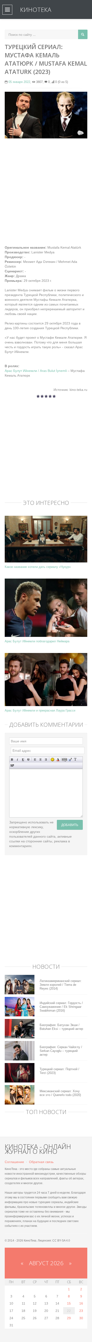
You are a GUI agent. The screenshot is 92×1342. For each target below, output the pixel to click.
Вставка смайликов (52, 759)
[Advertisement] (46, 189)
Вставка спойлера (12, 765)
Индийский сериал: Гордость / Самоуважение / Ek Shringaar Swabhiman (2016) (61, 1006)
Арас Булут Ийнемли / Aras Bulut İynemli (36, 371)
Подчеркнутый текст (23, 759)
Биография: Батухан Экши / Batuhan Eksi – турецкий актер (61, 1027)
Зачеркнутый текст (28, 759)
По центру (40, 759)
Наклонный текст (17, 759)
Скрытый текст (64, 759)
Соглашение (14, 1162)
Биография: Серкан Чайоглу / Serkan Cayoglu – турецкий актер (61, 1050)
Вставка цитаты (70, 759)
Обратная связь (41, 1162)
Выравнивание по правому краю (46, 759)
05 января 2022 (19, 82)
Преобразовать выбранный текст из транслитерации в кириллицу (75, 759)
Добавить (69, 824)
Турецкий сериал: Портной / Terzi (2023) (59, 1071)
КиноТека (35, 9)
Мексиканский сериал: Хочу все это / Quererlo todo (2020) (60, 1093)
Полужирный (12, 759)
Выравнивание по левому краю (35, 759)
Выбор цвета (58, 759)
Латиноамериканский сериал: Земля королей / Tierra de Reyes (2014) (61, 984)
